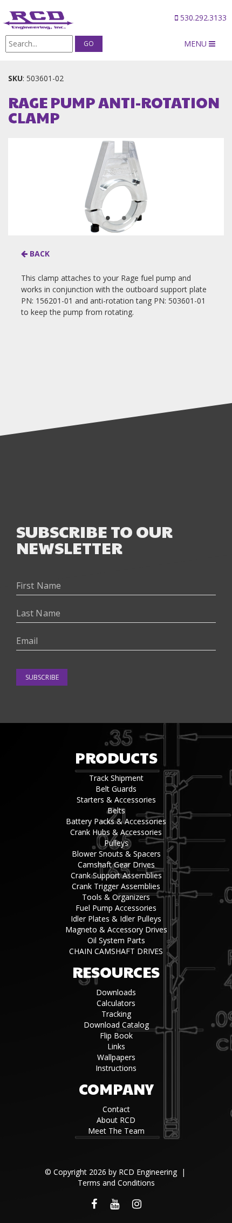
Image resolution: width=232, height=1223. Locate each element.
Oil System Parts (116, 940)
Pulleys (116, 843)
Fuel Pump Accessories (116, 908)
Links (116, 1046)
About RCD (116, 1120)
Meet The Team (116, 1131)
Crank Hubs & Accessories (116, 832)
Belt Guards (116, 789)
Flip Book (116, 1035)
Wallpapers (116, 1057)
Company (116, 1088)
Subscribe (42, 677)
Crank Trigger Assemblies (116, 886)
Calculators (116, 1003)
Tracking (116, 1014)
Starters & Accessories (116, 799)
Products (116, 757)
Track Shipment (116, 778)
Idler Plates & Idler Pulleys (116, 918)
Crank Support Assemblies (116, 875)
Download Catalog (116, 1025)
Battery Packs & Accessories (116, 821)
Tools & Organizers (116, 897)
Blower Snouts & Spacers (116, 854)
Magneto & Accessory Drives (116, 929)
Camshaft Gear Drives (116, 864)
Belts (116, 810)
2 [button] (124, 218)
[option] (116, 186)
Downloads (116, 992)
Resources (116, 971)
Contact (116, 1109)
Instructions (116, 1068)
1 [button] (108, 218)
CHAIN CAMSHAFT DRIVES (116, 951)
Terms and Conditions (116, 1183)
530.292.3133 (202, 17)
